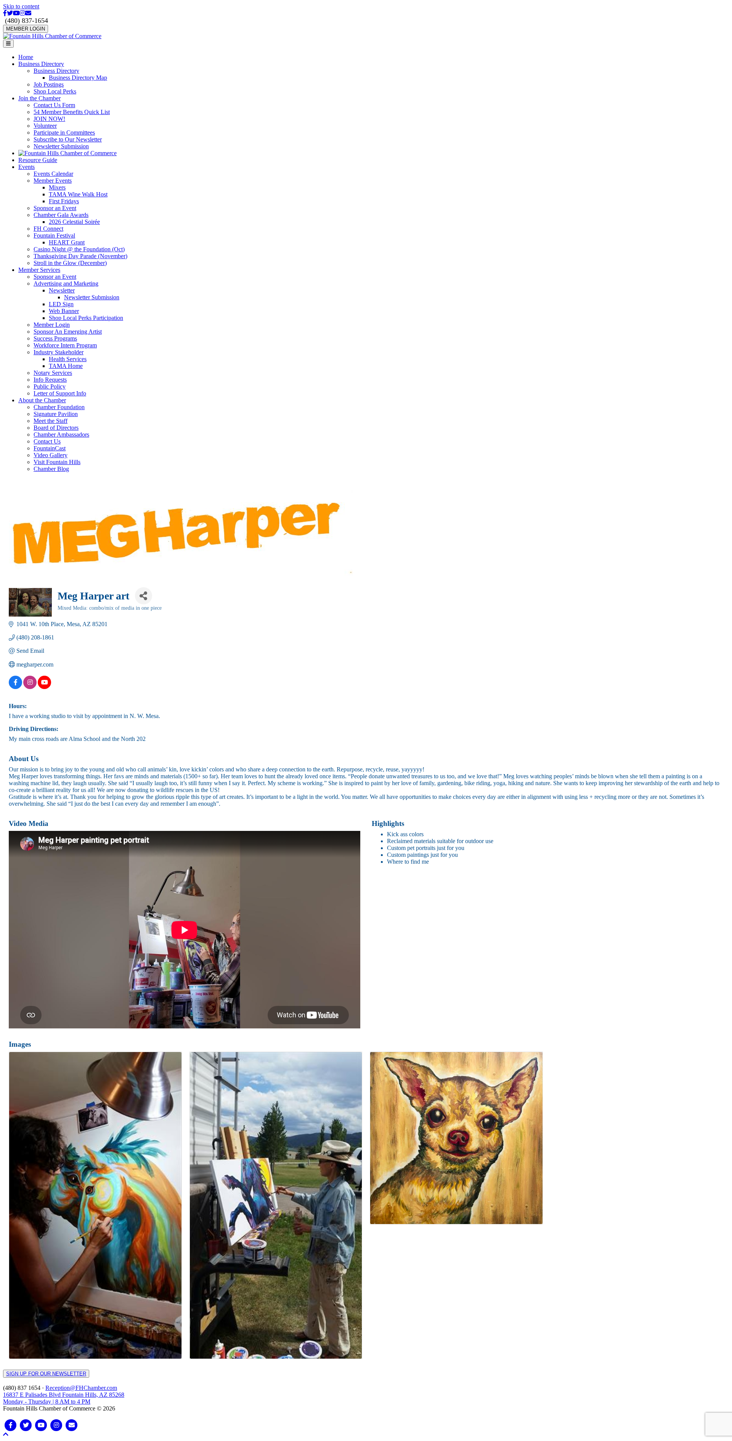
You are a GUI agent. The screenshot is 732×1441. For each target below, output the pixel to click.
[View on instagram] (30, 687)
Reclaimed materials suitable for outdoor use (440, 841)
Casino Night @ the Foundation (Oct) (79, 249)
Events (26, 167)
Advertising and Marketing (66, 283)
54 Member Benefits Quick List (72, 112)
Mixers (57, 187)
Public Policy (50, 386)
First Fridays (64, 201)
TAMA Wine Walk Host (78, 194)
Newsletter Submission (61, 146)
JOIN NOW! (49, 119)
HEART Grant (67, 242)
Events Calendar (53, 173)
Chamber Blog (51, 469)
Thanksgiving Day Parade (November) (80, 256)
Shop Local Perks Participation (86, 318)
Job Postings (49, 84)
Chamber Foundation (59, 407)
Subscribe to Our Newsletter (68, 139)
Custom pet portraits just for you (425, 848)
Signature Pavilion (56, 414)
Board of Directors (56, 427)
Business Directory (41, 64)
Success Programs (55, 338)
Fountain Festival (54, 235)
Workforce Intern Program (65, 345)
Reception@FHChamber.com (81, 1388)
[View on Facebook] (15, 687)
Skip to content (21, 6)
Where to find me (408, 861)
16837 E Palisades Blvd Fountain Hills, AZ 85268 (63, 1398)
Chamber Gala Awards (61, 215)
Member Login (52, 324)
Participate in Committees (64, 132)
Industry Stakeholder (58, 352)
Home (25, 57)
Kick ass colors (405, 834)
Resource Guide (37, 160)
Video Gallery (50, 455)
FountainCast (50, 448)
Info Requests (50, 379)
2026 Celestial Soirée (74, 221)
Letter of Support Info (60, 393)
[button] (5, 1434)
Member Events (53, 180)
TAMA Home (66, 366)
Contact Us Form (54, 105)
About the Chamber (42, 400)
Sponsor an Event (55, 208)
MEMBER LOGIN (25, 29)
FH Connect (48, 228)
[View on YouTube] (44, 687)
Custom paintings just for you (422, 854)
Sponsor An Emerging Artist (68, 331)
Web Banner (64, 311)
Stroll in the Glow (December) (70, 263)
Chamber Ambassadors (61, 434)
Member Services (39, 270)
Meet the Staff (50, 421)
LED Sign (61, 304)
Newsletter (62, 290)
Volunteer (45, 125)
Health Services (68, 359)
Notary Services (53, 372)
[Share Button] (143, 595)
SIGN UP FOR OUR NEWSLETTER (46, 1374)
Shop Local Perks (55, 91)
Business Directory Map (78, 77)
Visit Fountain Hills (57, 462)
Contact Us (47, 441)
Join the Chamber (39, 98)
